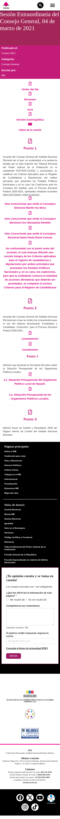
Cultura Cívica (11, 470)
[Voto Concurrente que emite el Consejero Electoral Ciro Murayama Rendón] (30, 213)
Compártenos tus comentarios (23, 606)
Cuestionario (30, 349)
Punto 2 (30, 308)
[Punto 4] (30, 412)
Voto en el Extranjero (14, 528)
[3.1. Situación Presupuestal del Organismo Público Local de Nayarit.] (30, 374)
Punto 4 (30, 419)
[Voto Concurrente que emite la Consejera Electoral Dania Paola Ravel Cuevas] (30, 228)
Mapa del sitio (11, 493)
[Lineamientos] (30, 333)
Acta (30, 109)
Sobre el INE (10, 451)
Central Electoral (12, 509)
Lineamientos (30, 338)
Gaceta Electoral (12, 519)
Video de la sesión (30, 130)
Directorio (9, 542)
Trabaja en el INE (12, 474)
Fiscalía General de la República (20, 554)
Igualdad (8, 523)
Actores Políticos (12, 465)
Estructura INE (11, 488)
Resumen (30, 99)
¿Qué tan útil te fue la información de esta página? (29, 594)
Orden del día (30, 89)
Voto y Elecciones (13, 460)
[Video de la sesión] (30, 124)
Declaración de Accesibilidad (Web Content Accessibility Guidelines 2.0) (30, 701)
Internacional (10, 479)
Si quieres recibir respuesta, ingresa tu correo (27, 634)
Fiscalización (10, 484)
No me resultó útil (37, 600)
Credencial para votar (15, 456)
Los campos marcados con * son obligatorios (29, 587)
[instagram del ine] (25, 807)
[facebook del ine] (20, 797)
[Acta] (30, 104)
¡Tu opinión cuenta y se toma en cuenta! (29, 578)
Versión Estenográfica (30, 119)
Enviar (13, 656)
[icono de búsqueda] (40, 5)
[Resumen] (30, 93)
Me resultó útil (17, 600)
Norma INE (9, 514)
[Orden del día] (30, 83)
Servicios (9, 533)
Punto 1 (30, 148)
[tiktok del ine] (35, 807)
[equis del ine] (30, 797)
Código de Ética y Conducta (18, 537)
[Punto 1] (30, 141)
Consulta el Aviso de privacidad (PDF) (27, 648)
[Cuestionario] (30, 344)
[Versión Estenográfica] (30, 114)
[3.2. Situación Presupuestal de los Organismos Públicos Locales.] (30, 389)
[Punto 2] (30, 300)
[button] (52, 5)
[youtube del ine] (40, 797)
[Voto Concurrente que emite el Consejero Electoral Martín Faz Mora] (30, 198)
